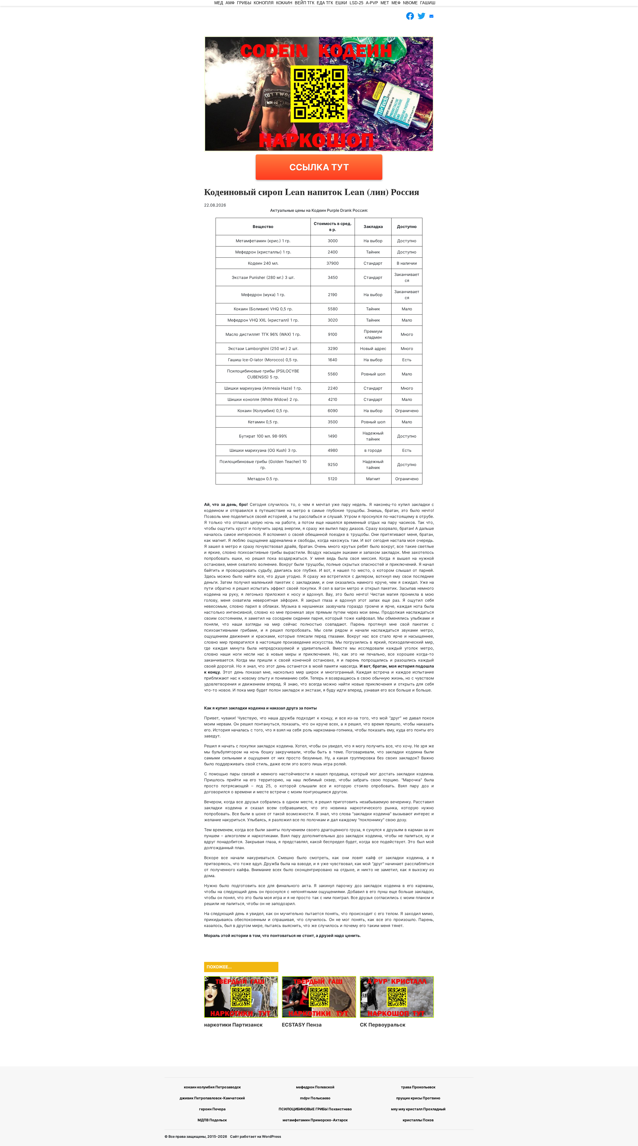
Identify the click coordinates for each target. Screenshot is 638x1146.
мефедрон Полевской (315, 1087)
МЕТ (385, 3)
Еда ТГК (325, 3)
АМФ (230, 3)
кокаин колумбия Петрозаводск (212, 1087)
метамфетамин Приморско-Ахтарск (315, 1120)
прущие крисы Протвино (418, 1098)
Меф (396, 3)
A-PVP (372, 3)
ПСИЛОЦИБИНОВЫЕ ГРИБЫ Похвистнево (315, 1109)
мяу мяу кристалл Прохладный (418, 1109)
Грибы (244, 3)
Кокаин (284, 3)
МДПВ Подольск (212, 1120)
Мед (218, 3)
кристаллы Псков (418, 1120)
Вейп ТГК (304, 3)
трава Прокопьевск (418, 1087)
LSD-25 (356, 3)
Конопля (264, 3)
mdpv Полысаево (315, 1098)
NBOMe (410, 3)
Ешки (341, 3)
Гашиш (427, 3)
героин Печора (212, 1109)
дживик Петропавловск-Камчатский (212, 1098)
